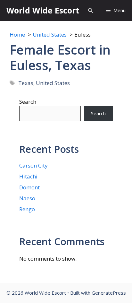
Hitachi (28, 176)
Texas (25, 83)
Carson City (33, 165)
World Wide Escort (42, 10)
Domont (29, 187)
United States (53, 83)
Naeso (27, 198)
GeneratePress (109, 293)
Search (27, 101)
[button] (90, 10)
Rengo (27, 209)
